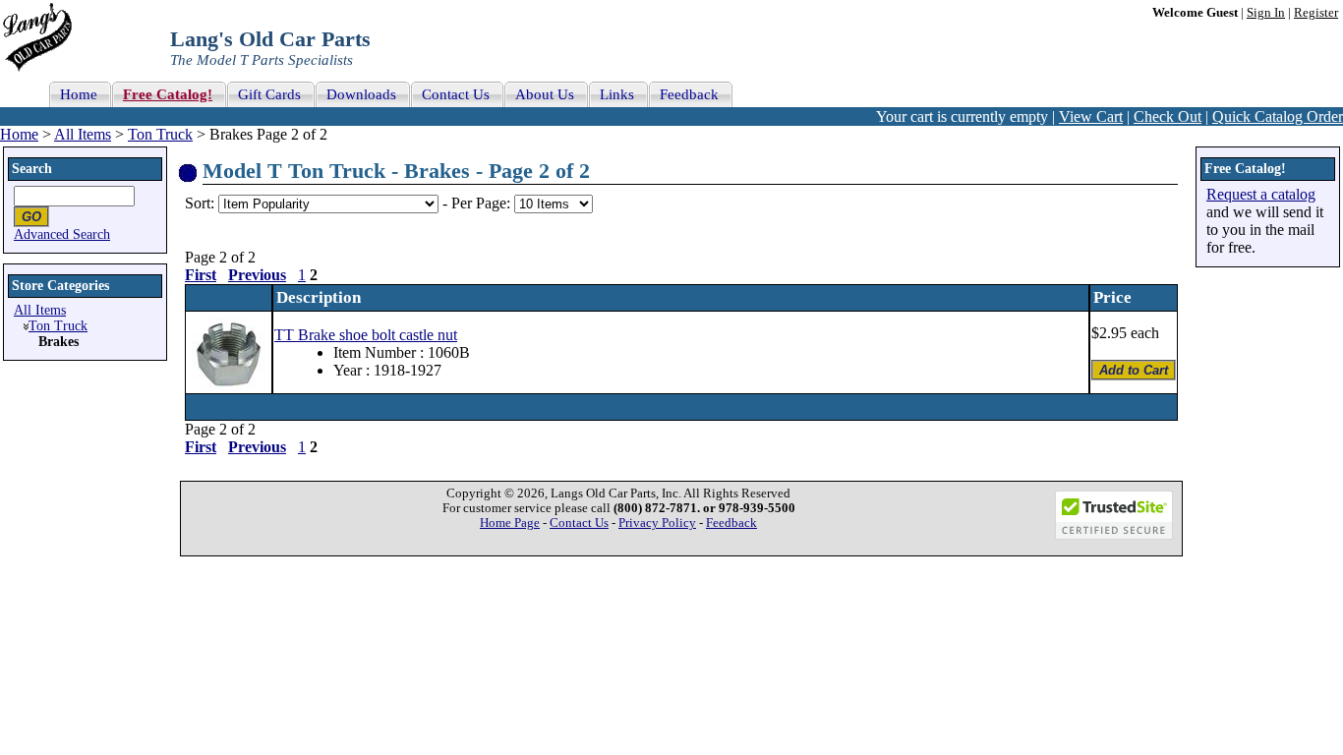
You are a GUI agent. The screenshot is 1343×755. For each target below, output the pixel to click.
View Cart (1091, 116)
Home (19, 134)
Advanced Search (62, 234)
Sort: (199, 203)
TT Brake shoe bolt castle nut (365, 334)
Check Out (1167, 116)
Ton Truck (160, 134)
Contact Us (579, 523)
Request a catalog (1260, 194)
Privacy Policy (657, 523)
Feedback (731, 523)
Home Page (510, 523)
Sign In (1266, 13)
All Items (82, 134)
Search (32, 168)
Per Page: (482, 203)
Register (1316, 13)
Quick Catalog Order (1277, 116)
